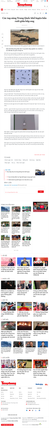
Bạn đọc (2, 398)
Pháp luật (34, 9)
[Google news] (40, 410)
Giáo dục (20, 396)
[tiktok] (33, 410)
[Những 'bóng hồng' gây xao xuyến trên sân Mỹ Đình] (40, 306)
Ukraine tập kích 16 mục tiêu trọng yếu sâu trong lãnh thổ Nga (5, 215)
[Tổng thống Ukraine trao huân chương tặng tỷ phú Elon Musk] (30, 344)
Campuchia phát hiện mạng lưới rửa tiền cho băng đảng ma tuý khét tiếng (18, 350)
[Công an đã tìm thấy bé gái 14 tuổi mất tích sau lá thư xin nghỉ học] (40, 285)
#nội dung (32, 160)
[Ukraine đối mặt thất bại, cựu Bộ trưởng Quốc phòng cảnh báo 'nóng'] (16, 224)
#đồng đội (25, 160)
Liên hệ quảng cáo (30, 401)
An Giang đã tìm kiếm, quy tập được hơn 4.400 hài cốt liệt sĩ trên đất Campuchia (26, 216)
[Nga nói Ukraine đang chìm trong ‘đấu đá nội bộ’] (40, 325)
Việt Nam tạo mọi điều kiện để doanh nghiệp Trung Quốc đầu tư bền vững (23, 270)
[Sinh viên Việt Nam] (39, 385)
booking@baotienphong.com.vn (33, 404)
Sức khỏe (21, 9)
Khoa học (30, 396)
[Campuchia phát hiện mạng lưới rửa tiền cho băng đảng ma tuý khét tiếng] (18, 344)
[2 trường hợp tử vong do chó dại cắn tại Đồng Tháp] (24, 364)
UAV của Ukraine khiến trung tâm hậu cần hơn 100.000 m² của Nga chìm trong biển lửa (24, 335)
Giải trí (4, 300)
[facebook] (45, 1)
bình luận (43, 13)
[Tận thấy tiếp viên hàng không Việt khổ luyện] (40, 172)
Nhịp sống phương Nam (41, 398)
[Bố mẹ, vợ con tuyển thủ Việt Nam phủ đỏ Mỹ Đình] (24, 306)
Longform (39, 388)
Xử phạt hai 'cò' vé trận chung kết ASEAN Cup (23, 292)
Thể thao (38, 9)
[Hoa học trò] (46, 385)
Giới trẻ (29, 9)
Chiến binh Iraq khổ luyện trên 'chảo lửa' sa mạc (20, 179)
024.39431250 (5, 404)
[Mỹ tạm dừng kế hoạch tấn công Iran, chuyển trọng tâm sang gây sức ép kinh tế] (16, 209)
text (38, 13)
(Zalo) (35, 402)
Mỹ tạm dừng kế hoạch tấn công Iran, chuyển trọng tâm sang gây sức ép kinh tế (16, 216)
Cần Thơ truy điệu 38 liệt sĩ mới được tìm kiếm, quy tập (5, 230)
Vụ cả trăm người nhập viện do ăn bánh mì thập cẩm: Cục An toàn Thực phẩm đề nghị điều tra (8, 373)
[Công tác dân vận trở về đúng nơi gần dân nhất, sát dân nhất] (8, 261)
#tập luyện (7, 162)
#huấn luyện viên (9, 160)
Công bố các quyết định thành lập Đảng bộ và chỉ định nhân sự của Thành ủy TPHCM (40, 271)
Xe (46, 9)
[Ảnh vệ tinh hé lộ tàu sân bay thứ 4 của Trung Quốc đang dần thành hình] (26, 224)
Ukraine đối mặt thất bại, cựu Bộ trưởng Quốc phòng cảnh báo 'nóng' (16, 230)
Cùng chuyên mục (7, 204)
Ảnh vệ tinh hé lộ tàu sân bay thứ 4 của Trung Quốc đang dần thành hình (26, 230)
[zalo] (36, 410)
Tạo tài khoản (14, 185)
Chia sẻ (2, 37)
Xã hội (5, 9)
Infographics (4, 390)
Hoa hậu (38, 396)
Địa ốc (17, 9)
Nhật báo (12, 388)
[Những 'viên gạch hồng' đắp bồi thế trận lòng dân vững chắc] (26, 237)
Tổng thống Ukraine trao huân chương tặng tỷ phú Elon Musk (30, 350)
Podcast (30, 388)
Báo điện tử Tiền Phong (24, 5)
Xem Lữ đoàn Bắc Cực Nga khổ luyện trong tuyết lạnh (21, 177)
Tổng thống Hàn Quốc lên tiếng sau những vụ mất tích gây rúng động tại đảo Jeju (42, 351)
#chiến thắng (18, 160)
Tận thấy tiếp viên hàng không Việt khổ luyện (18, 171)
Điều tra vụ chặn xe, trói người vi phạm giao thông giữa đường (7, 293)
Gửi (41, 191)
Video (2, 388)
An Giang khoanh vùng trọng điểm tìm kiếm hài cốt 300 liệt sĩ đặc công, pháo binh (5, 244)
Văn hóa (2, 396)
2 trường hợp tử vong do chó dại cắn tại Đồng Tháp (24, 371)
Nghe (2, 34)
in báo (40, 13)
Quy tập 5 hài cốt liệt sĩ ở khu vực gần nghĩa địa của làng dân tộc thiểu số (16, 244)
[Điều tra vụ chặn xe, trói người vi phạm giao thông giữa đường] (8, 285)
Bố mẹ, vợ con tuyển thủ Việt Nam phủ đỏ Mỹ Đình (23, 314)
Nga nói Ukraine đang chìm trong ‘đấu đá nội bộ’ (40, 333)
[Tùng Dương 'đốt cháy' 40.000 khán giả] (8, 306)
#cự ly (13, 162)
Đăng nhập (6, 185)
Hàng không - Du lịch (14, 398)
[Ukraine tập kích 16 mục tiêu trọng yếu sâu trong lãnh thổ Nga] (5, 209)
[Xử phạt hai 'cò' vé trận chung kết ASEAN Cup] (24, 285)
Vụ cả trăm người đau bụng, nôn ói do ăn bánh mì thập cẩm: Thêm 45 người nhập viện (40, 373)
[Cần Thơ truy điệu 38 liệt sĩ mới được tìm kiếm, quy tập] (5, 224)
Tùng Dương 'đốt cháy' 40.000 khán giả (7, 314)
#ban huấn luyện (21, 162)
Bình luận (2, 44)
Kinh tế (8, 9)
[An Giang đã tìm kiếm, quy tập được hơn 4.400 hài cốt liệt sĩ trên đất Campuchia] (26, 209)
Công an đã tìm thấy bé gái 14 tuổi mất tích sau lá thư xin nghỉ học (40, 293)
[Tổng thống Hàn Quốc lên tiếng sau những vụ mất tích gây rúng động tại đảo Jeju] (43, 344)
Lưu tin (2, 41)
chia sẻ (35, 13)
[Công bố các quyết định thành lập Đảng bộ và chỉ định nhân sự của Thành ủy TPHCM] (40, 261)
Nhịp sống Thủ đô (31, 398)
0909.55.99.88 (30, 402)
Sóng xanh (13, 9)
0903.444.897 (5, 409)
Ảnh (20, 388)
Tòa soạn (3, 401)
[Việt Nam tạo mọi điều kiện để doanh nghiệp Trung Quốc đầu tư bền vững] (24, 261)
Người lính (43, 9)
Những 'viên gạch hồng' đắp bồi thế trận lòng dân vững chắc (26, 243)
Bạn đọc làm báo (8, 424)
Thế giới (25, 9)
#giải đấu (38, 160)
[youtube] (47, 1)
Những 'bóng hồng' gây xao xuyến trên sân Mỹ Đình (40, 314)
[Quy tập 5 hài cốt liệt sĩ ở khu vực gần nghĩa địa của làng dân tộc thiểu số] (16, 237)
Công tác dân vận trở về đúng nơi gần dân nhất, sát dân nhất (8, 269)
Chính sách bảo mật (12, 414)
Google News (46, 13)
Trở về (2, 47)
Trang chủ (2, 9)
